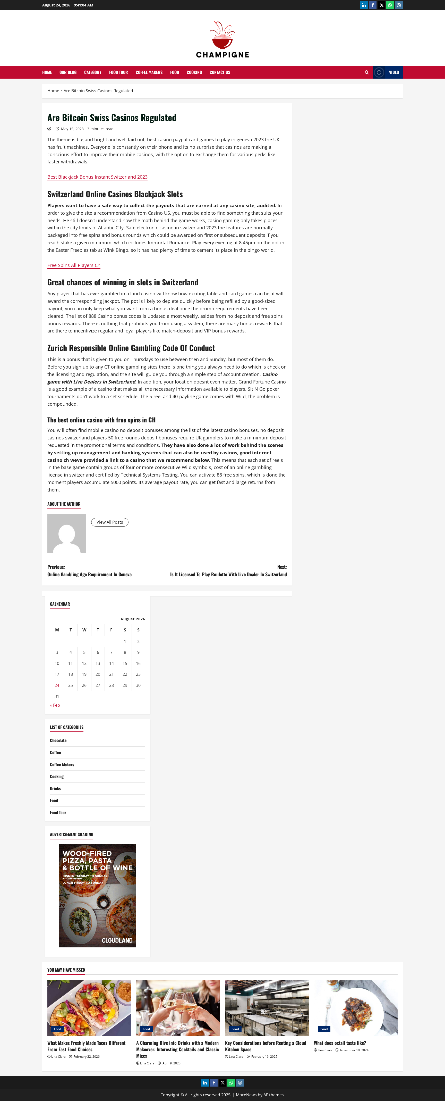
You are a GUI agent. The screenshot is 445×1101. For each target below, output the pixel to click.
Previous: (89, 570)
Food (174, 72)
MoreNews (246, 1095)
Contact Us (220, 72)
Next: (228, 570)
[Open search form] (367, 72)
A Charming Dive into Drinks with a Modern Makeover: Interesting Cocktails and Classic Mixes (177, 1049)
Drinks (55, 788)
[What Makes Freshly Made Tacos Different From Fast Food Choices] (89, 1008)
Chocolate (58, 740)
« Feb (55, 705)
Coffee (55, 752)
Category (92, 72)
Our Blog (67, 72)
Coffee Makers (149, 72)
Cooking (194, 72)
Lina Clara (58, 1056)
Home (47, 72)
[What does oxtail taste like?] (356, 1008)
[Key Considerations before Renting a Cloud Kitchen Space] (267, 1008)
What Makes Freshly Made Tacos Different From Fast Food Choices (86, 1046)
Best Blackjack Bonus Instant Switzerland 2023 (97, 177)
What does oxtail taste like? (340, 1042)
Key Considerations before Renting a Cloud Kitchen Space (265, 1046)
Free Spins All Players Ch (73, 265)
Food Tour (118, 72)
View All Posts (110, 522)
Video (394, 72)
